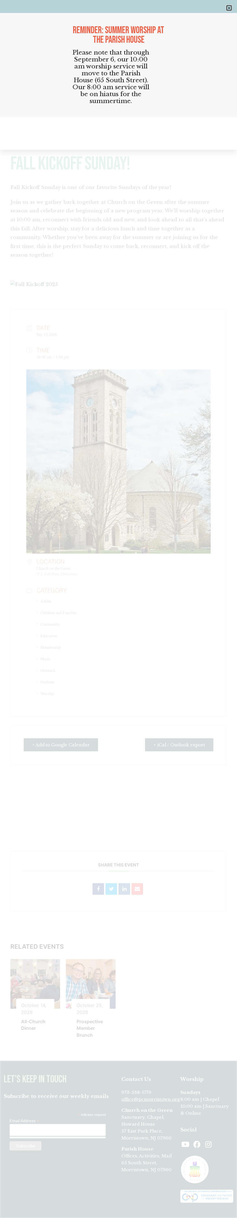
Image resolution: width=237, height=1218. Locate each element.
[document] (118, 609)
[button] (229, 8)
